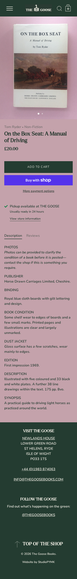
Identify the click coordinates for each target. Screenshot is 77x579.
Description (13, 235)
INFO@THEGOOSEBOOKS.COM (38, 479)
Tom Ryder (12, 127)
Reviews (33, 235)
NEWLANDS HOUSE (38, 438)
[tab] (15, 235)
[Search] (59, 9)
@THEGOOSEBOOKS (38, 515)
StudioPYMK (46, 562)
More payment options (38, 191)
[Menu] (9, 8)
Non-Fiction (33, 127)
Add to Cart (38, 167)
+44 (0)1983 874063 (38, 469)
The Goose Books (44, 554)
